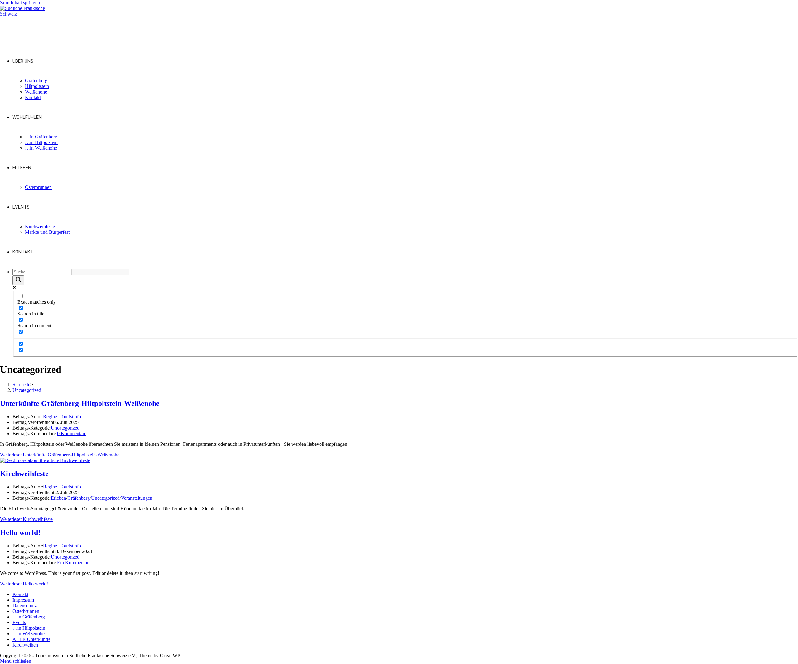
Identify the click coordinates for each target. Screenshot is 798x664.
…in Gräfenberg (28, 616)
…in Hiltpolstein (28, 628)
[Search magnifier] (18, 280)
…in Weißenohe (28, 633)
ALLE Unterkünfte (31, 639)
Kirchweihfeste (24, 473)
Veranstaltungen (136, 498)
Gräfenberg (78, 498)
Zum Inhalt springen (20, 2)
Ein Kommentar (73, 562)
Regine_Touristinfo (62, 416)
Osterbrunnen (25, 611)
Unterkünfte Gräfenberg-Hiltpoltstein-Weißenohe (80, 403)
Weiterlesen (59, 454)
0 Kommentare (71, 433)
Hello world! (20, 532)
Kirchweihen (25, 644)
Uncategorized (26, 390)
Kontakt (20, 594)
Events (19, 622)
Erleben (58, 498)
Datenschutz (24, 605)
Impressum (23, 600)
